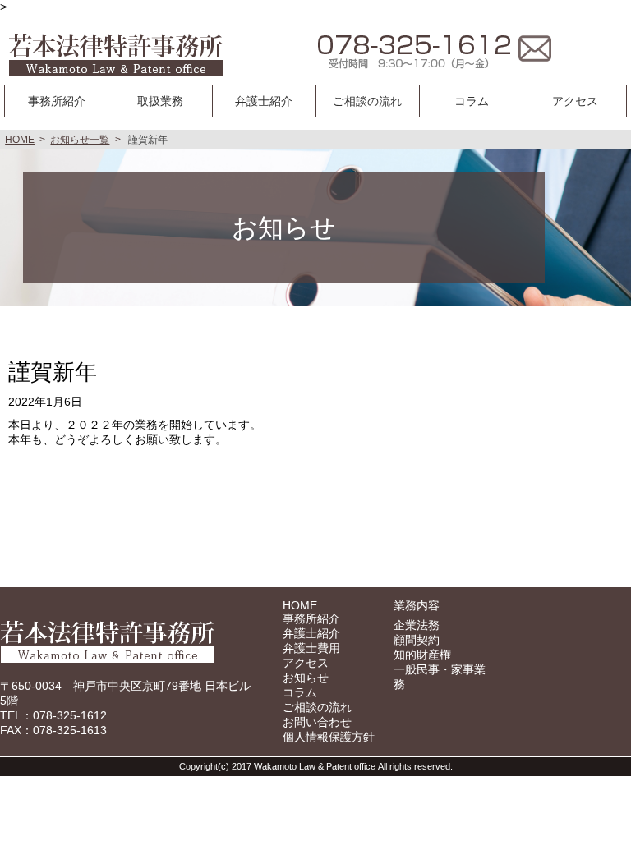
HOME (20, 139)
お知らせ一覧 (79, 139)
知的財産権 (422, 654)
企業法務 (417, 625)
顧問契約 (417, 639)
